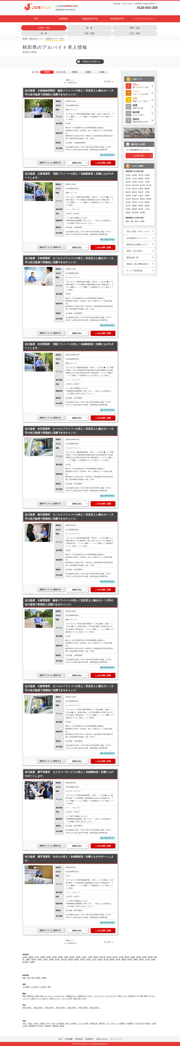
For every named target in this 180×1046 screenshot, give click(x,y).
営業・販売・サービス (147, 996)
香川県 (128, 206)
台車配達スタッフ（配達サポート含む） (79, 996)
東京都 (128, 185)
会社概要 (69, 1039)
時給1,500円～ (61, 1007)
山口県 (140, 202)
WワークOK (51, 1023)
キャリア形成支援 (134, 270)
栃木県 (128, 182)
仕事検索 (63, 19)
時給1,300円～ (39, 1007)
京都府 (134, 196)
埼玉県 (140, 182)
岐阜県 (128, 192)
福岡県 (147, 206)
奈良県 (128, 199)
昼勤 (127, 221)
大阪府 (140, 196)
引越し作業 (77, 998)
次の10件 (107, 81)
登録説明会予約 (90, 19)
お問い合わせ (102, 1039)
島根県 (148, 199)
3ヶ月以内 (43, 987)
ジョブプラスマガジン (144, 19)
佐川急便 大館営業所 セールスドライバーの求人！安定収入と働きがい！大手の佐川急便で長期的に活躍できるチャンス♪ (69, 688)
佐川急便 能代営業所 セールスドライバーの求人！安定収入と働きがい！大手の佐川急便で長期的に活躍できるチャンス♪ (69, 516)
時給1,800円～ (84, 1007)
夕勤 (132, 221)
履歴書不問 (33, 1026)
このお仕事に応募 (103, 163)
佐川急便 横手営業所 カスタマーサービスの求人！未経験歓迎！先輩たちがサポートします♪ (69, 774)
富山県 (148, 185)
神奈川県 (135, 185)
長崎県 (134, 209)
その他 (84, 998)
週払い (30, 1023)
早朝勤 (142, 221)
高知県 (140, 206)
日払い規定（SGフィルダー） (140, 231)
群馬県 (134, 182)
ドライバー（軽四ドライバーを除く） (35, 998)
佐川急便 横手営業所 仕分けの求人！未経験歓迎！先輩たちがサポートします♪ (69, 858)
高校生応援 (94, 1023)
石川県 (128, 189)
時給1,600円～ (73, 1007)
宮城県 (147, 175)
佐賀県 (128, 209)
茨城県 (147, 179)
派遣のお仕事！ (139, 106)
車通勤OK (130, 1023)
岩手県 (140, 175)
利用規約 (79, 1039)
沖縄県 (142, 212)
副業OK (43, 1023)
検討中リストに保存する (50, 162)
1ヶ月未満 (26, 987)
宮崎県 (128, 212)
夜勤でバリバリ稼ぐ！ (141, 99)
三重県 (147, 192)
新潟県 (142, 185)
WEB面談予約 (117, 19)
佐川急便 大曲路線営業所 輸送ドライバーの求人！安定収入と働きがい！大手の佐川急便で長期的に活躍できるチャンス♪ (69, 92)
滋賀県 (128, 196)
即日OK (41, 1026)
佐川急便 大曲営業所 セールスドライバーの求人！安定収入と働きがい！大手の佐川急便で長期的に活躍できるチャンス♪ (69, 260)
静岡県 (134, 192)
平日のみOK (139, 1023)
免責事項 (89, 1039)
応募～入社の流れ (134, 251)
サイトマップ (116, 1039)
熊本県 (140, 209)
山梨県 (140, 189)
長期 (49, 987)
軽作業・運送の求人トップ (32, 39)
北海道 (128, 175)
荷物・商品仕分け (28, 996)
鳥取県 (142, 199)
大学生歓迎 (60, 1023)
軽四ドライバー (55, 998)
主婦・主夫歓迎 (71, 1023)
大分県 (147, 209)
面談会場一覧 (132, 257)
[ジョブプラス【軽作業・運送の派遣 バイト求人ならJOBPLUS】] (38, 6)
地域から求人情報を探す (137, 264)
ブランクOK (110, 1023)
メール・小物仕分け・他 (130, 996)
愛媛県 (134, 206)
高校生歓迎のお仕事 (140, 120)
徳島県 (147, 202)
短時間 (38, 978)
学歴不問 (102, 1023)
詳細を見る (77, 163)
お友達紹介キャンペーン (137, 238)
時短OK (148, 1023)
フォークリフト (99, 996)
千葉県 (147, 182)
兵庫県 (147, 196)
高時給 (62, 1026)
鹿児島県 (135, 212)
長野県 (147, 189)
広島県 (134, 202)
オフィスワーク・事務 (113, 996)
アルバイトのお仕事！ (141, 92)
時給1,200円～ (27, 1007)
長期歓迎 (55, 1026)
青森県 (134, 175)
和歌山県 (135, 199)
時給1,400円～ (50, 1007)
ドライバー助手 (66, 998)
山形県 (134, 179)
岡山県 (128, 202)
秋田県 (47, 39)
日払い (25, 1023)
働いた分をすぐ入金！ (141, 85)
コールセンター (59, 996)
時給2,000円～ (95, 1007)
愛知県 (140, 192)
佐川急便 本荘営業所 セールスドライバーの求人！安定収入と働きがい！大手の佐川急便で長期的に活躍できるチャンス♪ (69, 430)
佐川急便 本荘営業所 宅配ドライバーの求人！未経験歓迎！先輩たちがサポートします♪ (69, 346)
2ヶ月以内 (34, 987)
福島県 (140, 179)
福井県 (134, 189)
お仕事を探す (139, 155)
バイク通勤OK (121, 1023)
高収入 (36, 1023)
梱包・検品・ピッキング (44, 996)
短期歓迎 (48, 1026)
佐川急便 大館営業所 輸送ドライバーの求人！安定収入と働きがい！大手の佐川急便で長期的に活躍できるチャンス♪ (69, 602)
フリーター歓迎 (83, 1023)
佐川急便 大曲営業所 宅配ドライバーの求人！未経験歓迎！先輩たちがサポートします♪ (69, 175)
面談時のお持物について (137, 244)
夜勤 (136, 221)
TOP (36, 19)
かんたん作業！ (139, 113)
